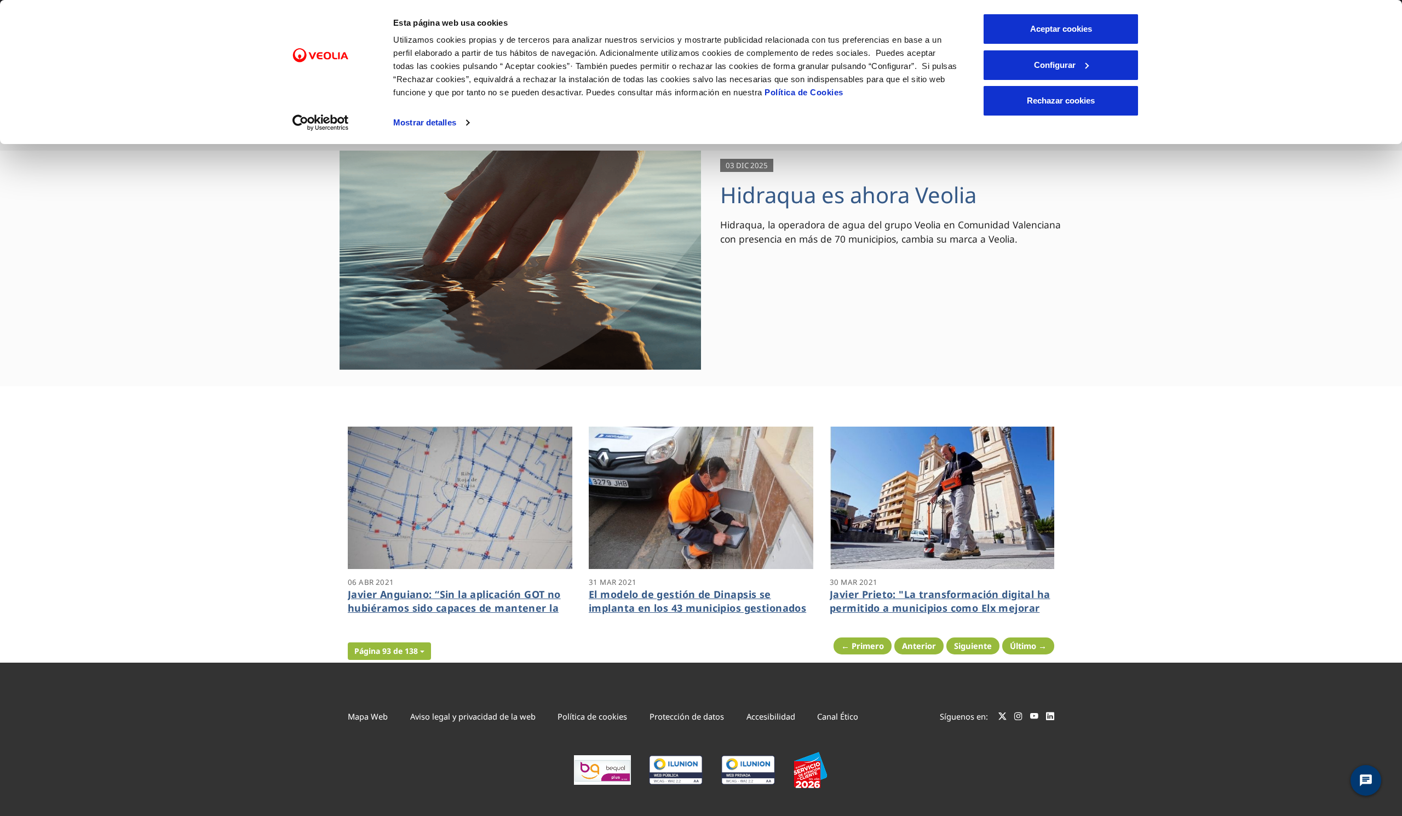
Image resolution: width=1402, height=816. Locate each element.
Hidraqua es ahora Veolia (848, 195)
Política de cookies (592, 716)
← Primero (862, 645)
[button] (389, 651)
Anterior (919, 645)
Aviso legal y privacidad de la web (473, 716)
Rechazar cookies (1061, 100)
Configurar (1055, 65)
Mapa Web (368, 716)
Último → (1028, 645)
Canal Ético (837, 716)
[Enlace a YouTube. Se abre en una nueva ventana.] (1034, 718)
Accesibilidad (770, 716)
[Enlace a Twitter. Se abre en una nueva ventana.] (1002, 718)
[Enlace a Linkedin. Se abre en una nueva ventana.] (1050, 718)
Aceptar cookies (1061, 28)
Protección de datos (687, 716)
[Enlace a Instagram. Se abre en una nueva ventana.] (1018, 718)
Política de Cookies (804, 92)
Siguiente (973, 645)
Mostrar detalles (424, 122)
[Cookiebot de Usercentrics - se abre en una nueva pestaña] (321, 122)
